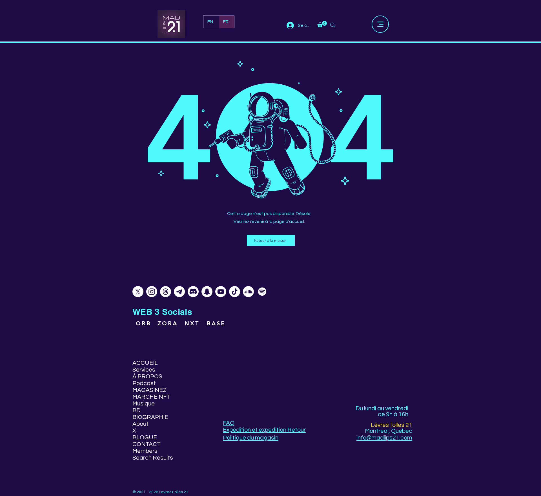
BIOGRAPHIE (150, 417)
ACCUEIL (145, 363)
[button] (322, 24)
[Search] (333, 25)
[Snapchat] (206, 291)
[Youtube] (220, 291)
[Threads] (165, 291)
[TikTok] (234, 291)
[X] (137, 291)
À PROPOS (147, 376)
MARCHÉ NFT (151, 397)
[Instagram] (151, 291)
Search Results (152, 458)
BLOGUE (144, 437)
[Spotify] (262, 291)
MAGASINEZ (149, 390)
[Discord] (193, 291)
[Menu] (380, 24)
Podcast (144, 383)
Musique (143, 404)
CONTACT (146, 444)
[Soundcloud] (248, 291)
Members (145, 451)
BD (136, 410)
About (140, 424)
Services (143, 370)
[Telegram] (179, 291)
